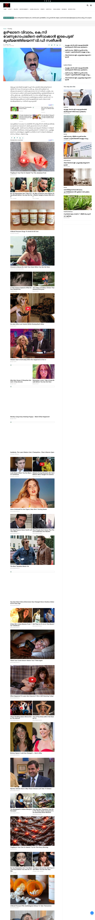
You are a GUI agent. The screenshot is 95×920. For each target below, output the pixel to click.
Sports (43, 9)
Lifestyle (48, 9)
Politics (16, 9)
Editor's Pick (71, 9)
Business (64, 9)
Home (5, 9)
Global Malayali (34, 9)
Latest (10, 9)
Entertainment (24, 9)
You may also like (69, 86)
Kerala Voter (8, 44)
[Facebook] (44, 1)
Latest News (68, 65)
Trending (10, 28)
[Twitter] (46, 1)
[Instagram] (48, 1)
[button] (91, 5)
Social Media (56, 9)
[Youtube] (50, 1)
